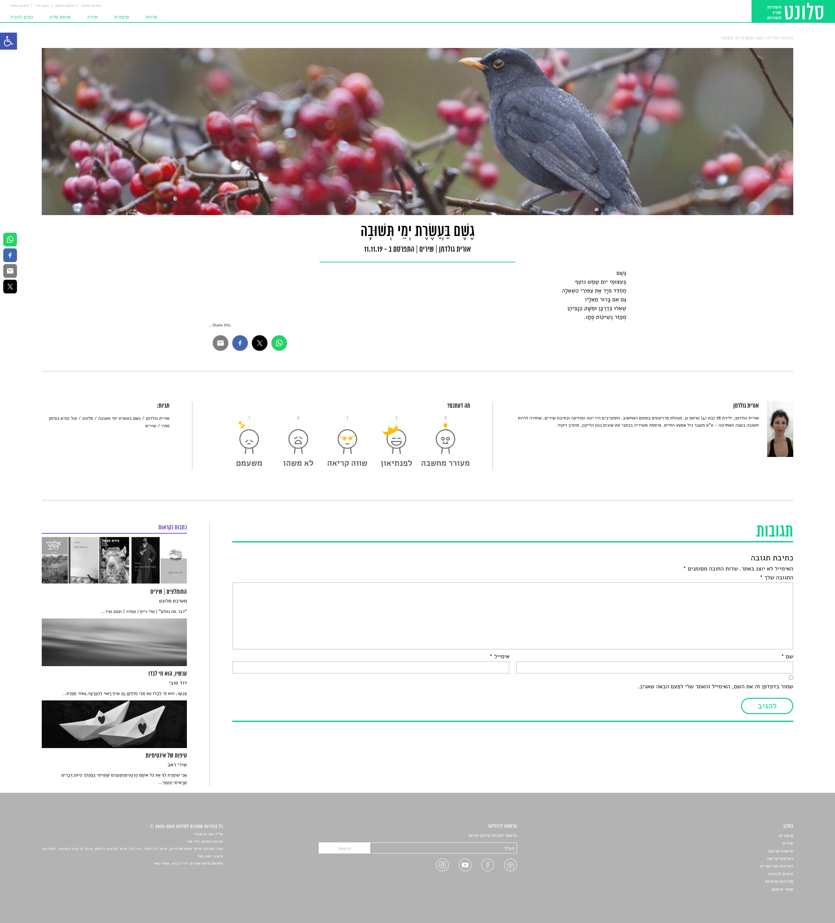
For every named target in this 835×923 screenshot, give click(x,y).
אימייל (499, 657)
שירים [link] (773, 38)
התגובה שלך (776, 578)
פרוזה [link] (151, 17)
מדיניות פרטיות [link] (779, 881)
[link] (8, 41)
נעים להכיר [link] (21, 17)
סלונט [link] (787, 38)
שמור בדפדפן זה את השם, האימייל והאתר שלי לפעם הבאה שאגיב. (715, 687)
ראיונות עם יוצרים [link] (776, 866)
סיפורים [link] (786, 836)
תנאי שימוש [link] (782, 889)
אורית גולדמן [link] (157, 418)
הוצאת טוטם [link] (65, 5)
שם (787, 657)
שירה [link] (92, 17)
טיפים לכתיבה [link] (780, 874)
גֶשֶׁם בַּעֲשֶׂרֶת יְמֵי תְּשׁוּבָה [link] (742, 38)
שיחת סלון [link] (60, 17)
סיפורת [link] (121, 17)
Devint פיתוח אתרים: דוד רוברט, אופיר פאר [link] (188, 863)
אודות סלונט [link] (91, 5)
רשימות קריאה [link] (780, 858)
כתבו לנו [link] (42, 5)
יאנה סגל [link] (205, 856)
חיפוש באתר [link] (19, 5)
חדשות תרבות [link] (780, 851)
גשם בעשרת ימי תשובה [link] (119, 418)
